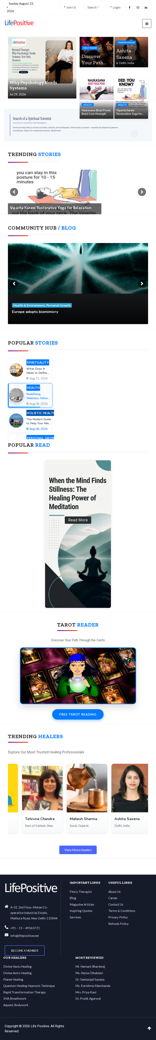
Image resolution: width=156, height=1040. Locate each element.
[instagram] (138, 7)
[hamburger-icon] (146, 23)
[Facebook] (130, 7)
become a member (24, 950)
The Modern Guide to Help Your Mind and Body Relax (96, 384)
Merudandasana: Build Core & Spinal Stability (48, 208)
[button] (14, 192)
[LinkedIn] (146, 7)
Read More (75, 431)
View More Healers (78, 850)
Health (87, 105)
